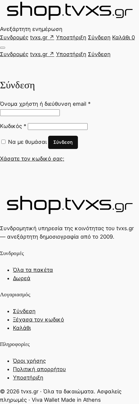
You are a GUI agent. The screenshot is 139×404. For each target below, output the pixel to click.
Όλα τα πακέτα (33, 270)
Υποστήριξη (71, 37)
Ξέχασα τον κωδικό (38, 319)
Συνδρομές (14, 37)
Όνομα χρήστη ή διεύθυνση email (45, 104)
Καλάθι (123, 37)
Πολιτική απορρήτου (39, 369)
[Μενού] (2, 48)
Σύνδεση (99, 37)
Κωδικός (13, 126)
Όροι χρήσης (29, 361)
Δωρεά (21, 278)
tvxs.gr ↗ (42, 37)
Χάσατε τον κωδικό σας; (32, 158)
